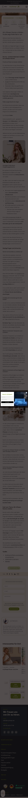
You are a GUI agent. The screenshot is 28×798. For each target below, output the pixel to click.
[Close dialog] (26, 392)
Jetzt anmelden (7, 402)
